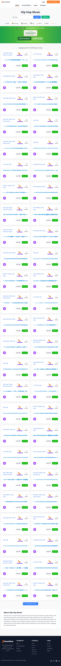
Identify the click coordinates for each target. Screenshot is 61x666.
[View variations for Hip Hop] (50, 120)
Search (37, 17)
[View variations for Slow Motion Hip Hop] (50, 76)
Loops (35, 5)
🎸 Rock (39, 23)
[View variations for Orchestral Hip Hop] (20, 76)
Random (45, 17)
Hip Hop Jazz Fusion (9, 98)
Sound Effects (26, 5)
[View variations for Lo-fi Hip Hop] (50, 54)
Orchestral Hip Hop (9, 76)
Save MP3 (18, 65)
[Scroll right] (55, 23)
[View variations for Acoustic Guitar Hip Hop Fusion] (20, 120)
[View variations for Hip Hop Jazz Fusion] (20, 98)
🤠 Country (15, 23)
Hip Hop (35, 120)
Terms (48, 643)
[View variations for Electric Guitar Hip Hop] (50, 98)
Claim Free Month (24, 38)
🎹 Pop (32, 23)
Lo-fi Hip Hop (37, 54)
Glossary (34, 649)
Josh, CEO (34, 654)
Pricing (33, 645)
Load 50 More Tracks (30, 604)
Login (43, 2)
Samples (43, 5)
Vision (33, 647)
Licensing (49, 648)
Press (33, 643)
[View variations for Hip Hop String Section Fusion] (20, 54)
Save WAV (25, 65)
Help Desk (34, 651)
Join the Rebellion (53, 2)
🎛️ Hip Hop (24, 23)
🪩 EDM (7, 23)
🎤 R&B (46, 23)
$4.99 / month (38, 38)
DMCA (48, 651)
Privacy (49, 646)
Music (17, 5)
